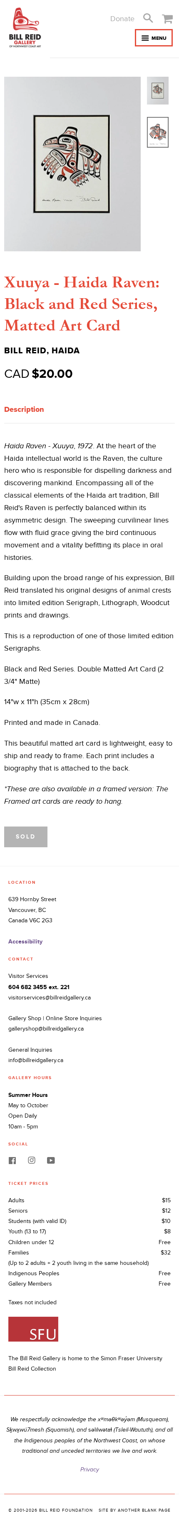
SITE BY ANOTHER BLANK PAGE (135, 1510)
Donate (122, 19)
